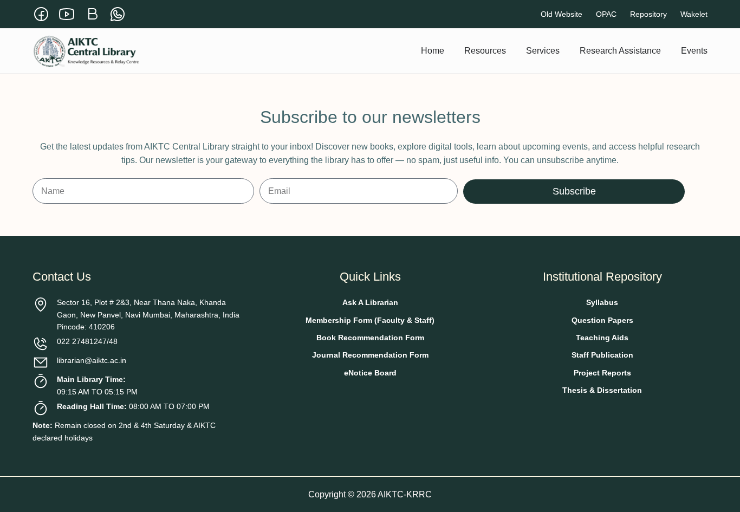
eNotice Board (370, 372)
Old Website (561, 14)
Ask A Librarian (370, 302)
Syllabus (602, 302)
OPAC (606, 14)
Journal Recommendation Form (370, 355)
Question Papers (602, 320)
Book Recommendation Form (370, 337)
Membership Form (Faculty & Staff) (370, 320)
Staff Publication (602, 355)
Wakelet (693, 14)
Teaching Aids (602, 337)
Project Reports (602, 372)
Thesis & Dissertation (602, 390)
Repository (648, 14)
